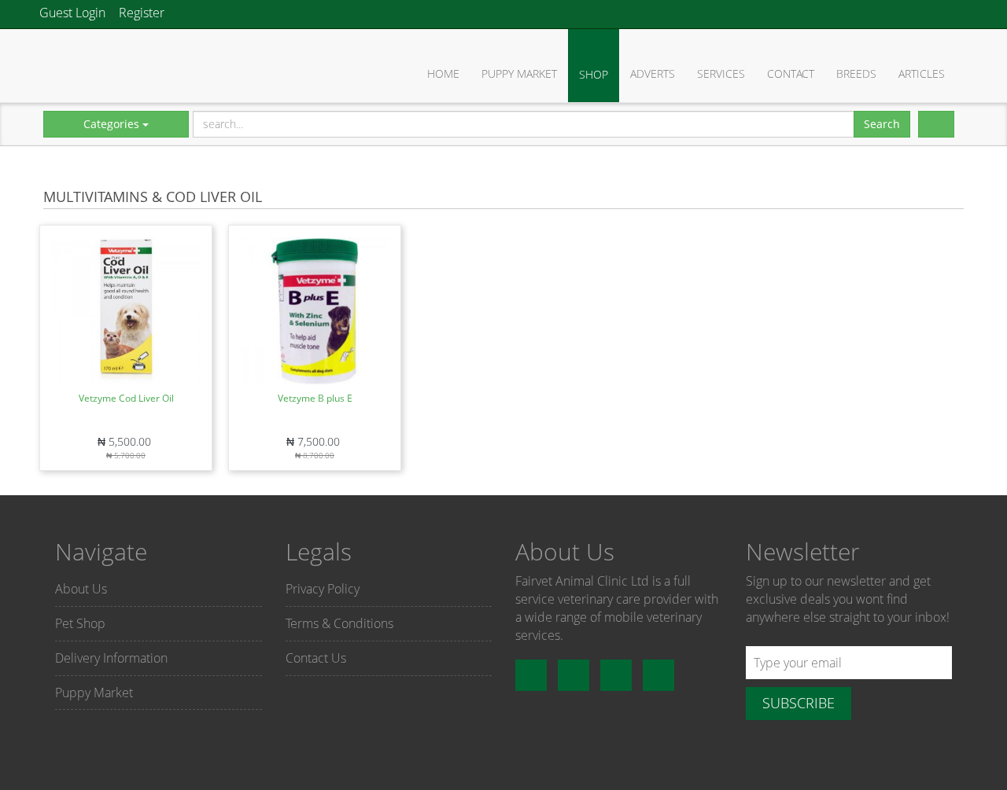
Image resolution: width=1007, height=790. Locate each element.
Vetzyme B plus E (315, 398)
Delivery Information (111, 658)
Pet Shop (80, 623)
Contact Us (316, 658)
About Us (81, 588)
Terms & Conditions (339, 623)
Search (882, 123)
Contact (790, 73)
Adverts (652, 73)
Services (721, 73)
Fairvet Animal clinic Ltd (98, 64)
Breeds (856, 73)
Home (443, 73)
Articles (921, 73)
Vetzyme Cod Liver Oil (126, 398)
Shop (593, 74)
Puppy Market (519, 73)
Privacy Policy (323, 588)
